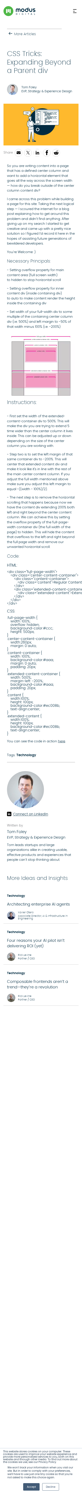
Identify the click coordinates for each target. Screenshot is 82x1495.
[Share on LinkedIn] (37, 153)
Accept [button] (31, 1487)
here (61, 741)
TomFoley (17, 832)
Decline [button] (50, 1487)
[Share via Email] (18, 153)
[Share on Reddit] (56, 153)
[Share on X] (28, 153)
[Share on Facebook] (47, 153)
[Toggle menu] (76, 11)
